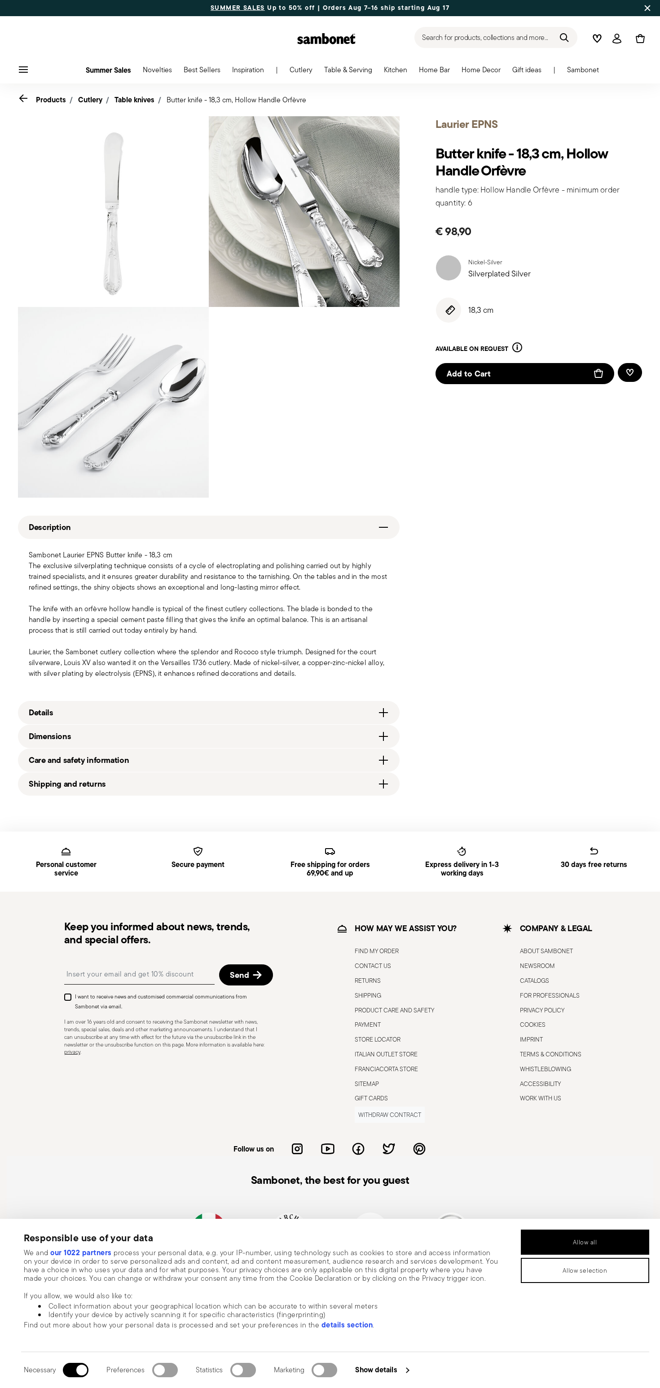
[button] (157, 72)
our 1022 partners (81, 1252)
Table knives (134, 99)
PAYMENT (368, 1024)
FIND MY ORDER (377, 950)
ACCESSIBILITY (540, 1083)
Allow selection (585, 1270)
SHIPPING (368, 995)
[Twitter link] (389, 1149)
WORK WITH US (540, 1098)
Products (51, 99)
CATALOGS (534, 980)
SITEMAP (367, 1083)
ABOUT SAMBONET (546, 950)
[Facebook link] (358, 1149)
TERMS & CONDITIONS (550, 1054)
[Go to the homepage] (326, 38)
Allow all (585, 1242)
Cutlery (90, 99)
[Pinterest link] (419, 1149)
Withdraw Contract (389, 1114)
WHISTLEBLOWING (545, 1068)
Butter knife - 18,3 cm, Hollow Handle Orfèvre (236, 100)
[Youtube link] (328, 1149)
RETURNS (368, 980)
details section (347, 1324)
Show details (376, 1369)
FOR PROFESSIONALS (550, 995)
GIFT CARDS (371, 1098)
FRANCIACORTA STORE (386, 1068)
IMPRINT (531, 1039)
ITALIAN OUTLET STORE (386, 1054)
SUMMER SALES (238, 8)
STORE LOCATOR (377, 1039)
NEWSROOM (537, 965)
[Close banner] (647, 8)
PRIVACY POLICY (542, 1010)
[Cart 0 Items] (638, 38)
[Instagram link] (297, 1149)
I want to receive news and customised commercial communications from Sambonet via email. (161, 1001)
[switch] (165, 1370)
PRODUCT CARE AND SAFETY (394, 1010)
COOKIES (533, 1024)
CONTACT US (373, 965)
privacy (72, 1051)
